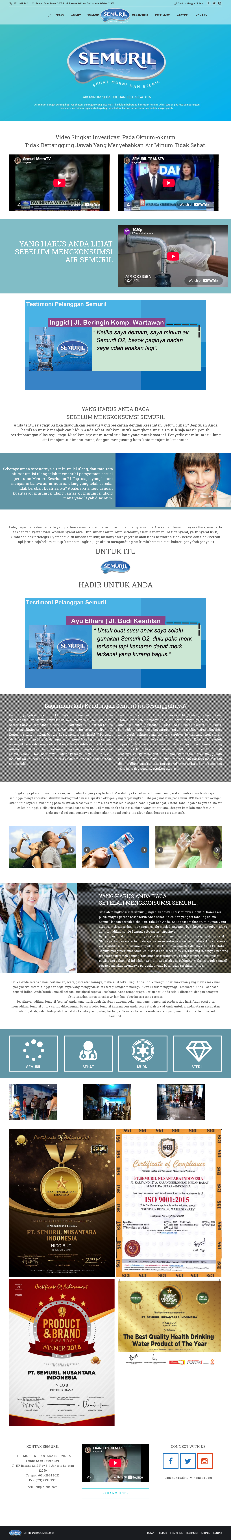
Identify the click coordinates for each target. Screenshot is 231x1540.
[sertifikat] (62, 1352)
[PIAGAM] (169, 1323)
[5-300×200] (107, 1102)
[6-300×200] (181, 1102)
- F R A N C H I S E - (115, 1493)
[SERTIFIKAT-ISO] (169, 1203)
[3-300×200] (33, 1102)
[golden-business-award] (62, 1203)
